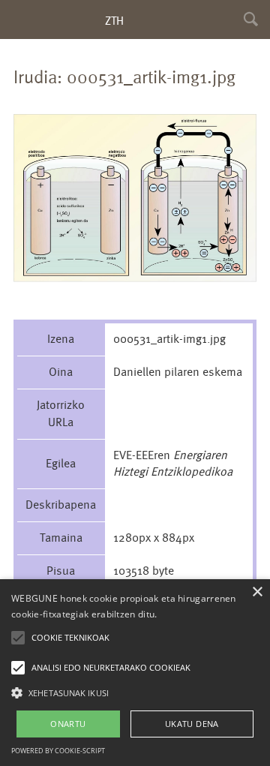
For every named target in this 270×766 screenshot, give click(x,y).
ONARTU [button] (68, 723)
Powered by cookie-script (58, 750)
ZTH (114, 21)
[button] (135, 692)
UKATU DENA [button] (192, 723)
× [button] (256, 592)
